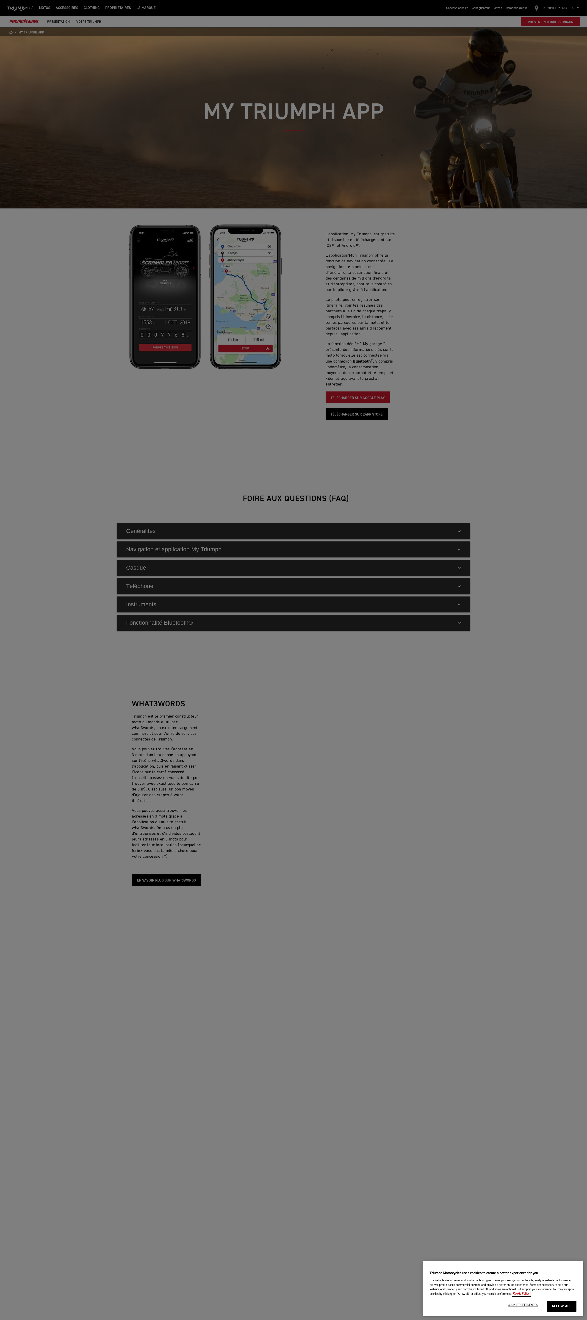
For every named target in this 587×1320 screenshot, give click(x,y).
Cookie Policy (521, 1293)
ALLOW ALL (562, 1306)
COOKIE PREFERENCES (523, 1305)
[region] (503, 1288)
